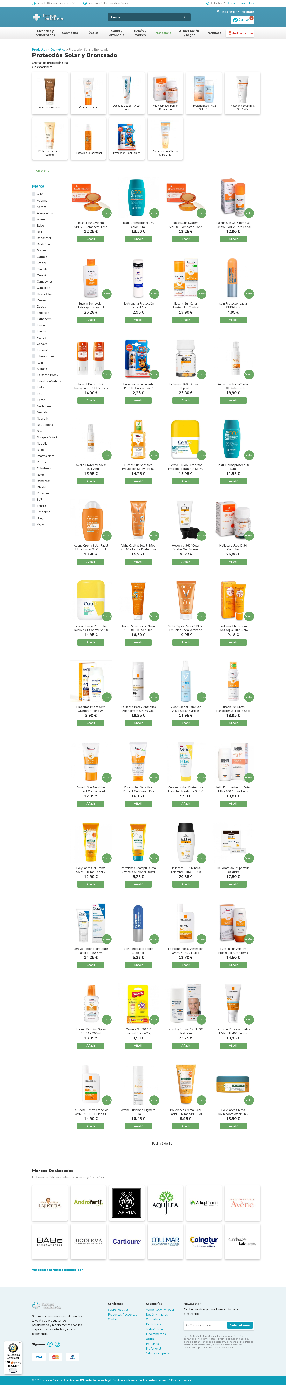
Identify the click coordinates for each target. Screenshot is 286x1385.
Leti (39, 394)
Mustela (42, 412)
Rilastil (41, 487)
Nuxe (40, 450)
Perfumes (214, 33)
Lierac (41, 400)
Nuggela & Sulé (47, 437)
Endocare (43, 313)
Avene (41, 219)
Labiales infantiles (49, 381)
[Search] (184, 17)
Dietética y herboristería (45, 33)
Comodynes (45, 282)
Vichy (40, 524)
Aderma (42, 201)
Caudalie (42, 269)
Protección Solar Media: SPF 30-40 (165, 152)
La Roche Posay (47, 375)
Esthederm (44, 319)
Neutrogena (45, 425)
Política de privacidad (180, 1380)
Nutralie (42, 444)
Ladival (41, 387)
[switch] (13, 1370)
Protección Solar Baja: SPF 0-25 (242, 107)
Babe (40, 226)
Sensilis (41, 506)
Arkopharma (45, 213)
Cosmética (70, 33)
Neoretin (43, 419)
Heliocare (43, 350)
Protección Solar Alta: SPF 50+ (204, 107)
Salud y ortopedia (116, 33)
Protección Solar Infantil (88, 153)
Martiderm (44, 406)
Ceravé (41, 275)
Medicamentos (242, 33)
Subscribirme (240, 1325)
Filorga (41, 338)
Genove (42, 344)
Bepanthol (44, 238)
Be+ (39, 232)
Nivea (40, 431)
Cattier (41, 263)
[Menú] (19, 1343)
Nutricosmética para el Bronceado (165, 107)
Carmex (42, 257)
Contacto (114, 1319)
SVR (39, 500)
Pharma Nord (45, 456)
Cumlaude (43, 288)
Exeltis (41, 331)
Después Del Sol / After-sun (127, 107)
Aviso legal (104, 1380)
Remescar (43, 481)
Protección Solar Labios (126, 153)
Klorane (42, 369)
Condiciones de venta (125, 1380)
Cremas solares (88, 107)
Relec (40, 475)
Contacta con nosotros (241, 3)
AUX (40, 194)
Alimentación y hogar (189, 33)
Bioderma (43, 244)
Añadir (90, 239)
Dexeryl (42, 300)
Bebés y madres (140, 33)
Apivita (41, 207)
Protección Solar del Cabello (49, 152)
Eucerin (41, 325)
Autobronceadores (50, 107)
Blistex (41, 250)
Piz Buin (42, 462)
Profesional (164, 33)
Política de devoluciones (153, 1380)
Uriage (41, 518)
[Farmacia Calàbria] (48, 17)
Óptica (93, 33)
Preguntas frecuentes (122, 1314)
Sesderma (43, 512)
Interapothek (45, 356)
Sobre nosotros (118, 1310)
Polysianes (44, 468)
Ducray (41, 306)
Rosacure (43, 493)
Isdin (40, 363)
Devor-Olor (44, 294)
